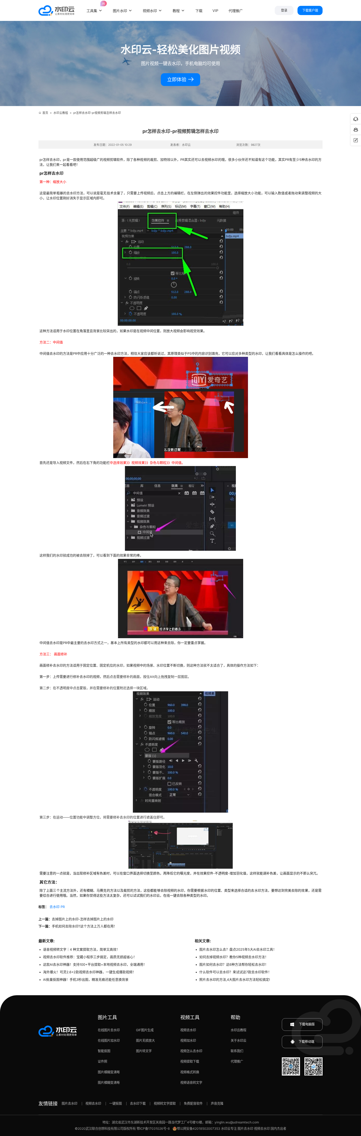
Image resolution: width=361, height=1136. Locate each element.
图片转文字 (144, 1051)
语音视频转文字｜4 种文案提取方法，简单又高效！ (81, 949)
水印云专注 (229, 1129)
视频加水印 (188, 1041)
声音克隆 (217, 1103)
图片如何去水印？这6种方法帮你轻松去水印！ (233, 964)
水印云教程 (60, 112)
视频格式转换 (189, 1072)
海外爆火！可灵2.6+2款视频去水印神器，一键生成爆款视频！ (89, 972)
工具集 (94, 7)
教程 (176, 11)
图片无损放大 (145, 1041)
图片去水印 (69, 1103)
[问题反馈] (356, 140)
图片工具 (107, 1017)
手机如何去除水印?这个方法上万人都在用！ (84, 926)
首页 (45, 112)
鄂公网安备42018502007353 (198, 1129)
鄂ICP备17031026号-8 (153, 1129)
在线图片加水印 (109, 1041)
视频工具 (190, 1017)
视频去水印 (188, 1030)
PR (63, 907)
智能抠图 (104, 1051)
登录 (284, 10)
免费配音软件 (193, 1103)
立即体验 (177, 79)
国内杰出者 (278, 1129)
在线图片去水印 (109, 1030)
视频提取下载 (189, 1061)
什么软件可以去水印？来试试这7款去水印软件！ (235, 972)
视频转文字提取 (165, 1103)
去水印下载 (138, 1103)
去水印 (55, 907)
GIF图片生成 (145, 1030)
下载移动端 (306, 1042)
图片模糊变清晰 (109, 1072)
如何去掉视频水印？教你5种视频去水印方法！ (233, 957)
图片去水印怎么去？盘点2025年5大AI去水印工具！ (237, 949)
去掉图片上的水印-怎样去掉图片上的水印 (82, 919)
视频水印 (150, 11)
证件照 (102, 1061)
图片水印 (120, 11)
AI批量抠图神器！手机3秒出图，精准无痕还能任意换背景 (85, 979)
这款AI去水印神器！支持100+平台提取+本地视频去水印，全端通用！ (95, 964)
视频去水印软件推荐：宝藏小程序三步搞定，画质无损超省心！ (90, 957)
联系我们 (237, 1051)
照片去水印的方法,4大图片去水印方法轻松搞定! (234, 979)
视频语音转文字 (191, 1083)
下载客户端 (310, 10)
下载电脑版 (306, 1024)
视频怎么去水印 (191, 1051)
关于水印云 (238, 1041)
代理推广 (237, 1061)
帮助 (235, 1017)
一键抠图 (115, 1103)
